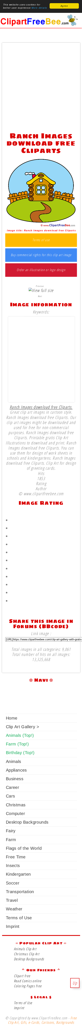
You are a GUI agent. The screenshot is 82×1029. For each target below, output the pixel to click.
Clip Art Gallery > (22, 726)
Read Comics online (27, 980)
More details (39, 7)
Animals (13, 761)
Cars (10, 796)
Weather (14, 909)
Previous (40, 286)
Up (75, 983)
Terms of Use (19, 917)
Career (12, 787)
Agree (64, 5)
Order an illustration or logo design (41, 270)
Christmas (16, 805)
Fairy (11, 830)
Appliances (16, 770)
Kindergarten (18, 874)
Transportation (20, 891)
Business (14, 778)
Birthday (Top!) (20, 752)
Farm (11, 839)
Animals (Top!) (20, 735)
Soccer (12, 883)
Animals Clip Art (25, 948)
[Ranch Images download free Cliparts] (41, 226)
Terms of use (41, 240)
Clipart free (22, 975)
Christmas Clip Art (26, 953)
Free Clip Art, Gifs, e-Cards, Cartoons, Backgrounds (42, 1020)
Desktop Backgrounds (27, 822)
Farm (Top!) (17, 744)
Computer (15, 813)
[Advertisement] (41, 86)
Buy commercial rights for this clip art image (41, 255)
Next (40, 296)
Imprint (13, 926)
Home (11, 718)
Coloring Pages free (28, 986)
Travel (12, 900)
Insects (13, 865)
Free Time (16, 857)
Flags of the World (24, 848)
